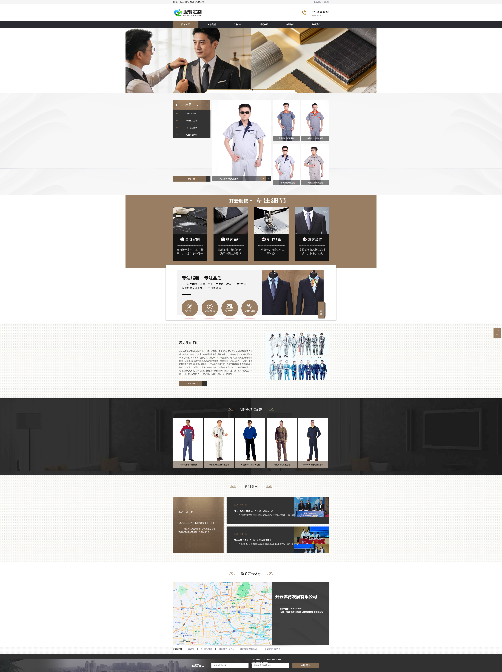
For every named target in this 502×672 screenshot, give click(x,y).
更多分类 (191, 179)
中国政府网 (190, 649)
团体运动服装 (191, 128)
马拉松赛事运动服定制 (286, 183)
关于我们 (211, 24)
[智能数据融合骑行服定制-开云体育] (197, 439)
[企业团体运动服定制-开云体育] (286, 120)
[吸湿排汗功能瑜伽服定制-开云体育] (291, 439)
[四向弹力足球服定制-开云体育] (260, 439)
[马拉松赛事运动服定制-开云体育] (286, 164)
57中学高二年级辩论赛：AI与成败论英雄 (253, 540)
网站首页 (185, 24)
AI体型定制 (191, 113)
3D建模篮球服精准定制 (228, 465)
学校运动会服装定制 (315, 138)
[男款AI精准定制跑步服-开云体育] (322, 439)
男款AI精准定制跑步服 (322, 465)
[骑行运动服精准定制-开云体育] (262, 140)
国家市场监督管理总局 (248, 649)
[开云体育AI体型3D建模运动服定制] (251, 60)
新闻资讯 (264, 24)
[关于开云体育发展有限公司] (297, 334)
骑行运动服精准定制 (243, 179)
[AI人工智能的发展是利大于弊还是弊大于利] (311, 507)
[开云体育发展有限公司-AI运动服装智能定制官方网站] (251, 6)
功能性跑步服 (191, 135)
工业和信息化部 (206, 649)
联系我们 (316, 24)
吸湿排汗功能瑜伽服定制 (291, 465)
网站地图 (317, 2)
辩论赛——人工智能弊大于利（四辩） (198, 523)
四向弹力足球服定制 (259, 465)
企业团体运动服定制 (286, 138)
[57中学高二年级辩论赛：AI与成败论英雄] (311, 544)
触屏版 (326, 2)
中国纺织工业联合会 (226, 649)
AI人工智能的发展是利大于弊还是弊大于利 (253, 511)
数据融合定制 (191, 121)
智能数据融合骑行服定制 (197, 465)
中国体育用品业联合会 (271, 649)
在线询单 (290, 24)
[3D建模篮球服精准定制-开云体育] (228, 439)
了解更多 (193, 383)
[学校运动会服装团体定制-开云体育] (315, 120)
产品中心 (238, 24)
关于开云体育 (188, 342)
